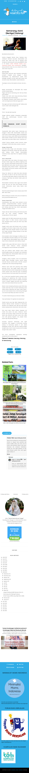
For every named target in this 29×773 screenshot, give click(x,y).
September (6, 579)
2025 (4, 559)
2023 (4, 563)
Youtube (21, 667)
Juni (5, 585)
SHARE (10, 349)
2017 (4, 601)
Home (5, 1)
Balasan (11, 457)
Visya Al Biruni (16, 459)
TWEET (18, 349)
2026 (4, 557)
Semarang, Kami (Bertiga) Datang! (11, 594)
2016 (4, 603)
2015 (4, 605)
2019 (4, 570)
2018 (4, 572)
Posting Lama (25, 494)
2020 (4, 568)
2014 (4, 607)
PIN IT (19, 352)
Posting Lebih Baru (5, 494)
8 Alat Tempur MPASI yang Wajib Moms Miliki (13, 596)
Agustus (6, 581)
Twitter (20, 664)
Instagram (11, 667)
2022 (4, 564)
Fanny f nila (10, 438)
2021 (4, 566)
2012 (4, 610)
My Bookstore (12, 1)
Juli (4, 583)
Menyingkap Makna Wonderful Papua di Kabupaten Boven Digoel (14, 383)
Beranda (16, 494)
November (6, 575)
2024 (4, 561)
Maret (5, 590)
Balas (8, 454)
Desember (6, 573)
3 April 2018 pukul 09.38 (20, 438)
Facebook (11, 664)
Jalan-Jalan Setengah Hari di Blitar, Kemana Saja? (14, 423)
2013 (4, 608)
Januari (6, 599)
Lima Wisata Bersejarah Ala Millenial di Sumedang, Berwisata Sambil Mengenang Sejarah (14, 403)
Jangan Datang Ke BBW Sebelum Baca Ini (13, 592)
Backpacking (5, 35)
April (5, 588)
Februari (6, 597)
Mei (5, 586)
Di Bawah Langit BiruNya (17, 769)
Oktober (6, 577)
